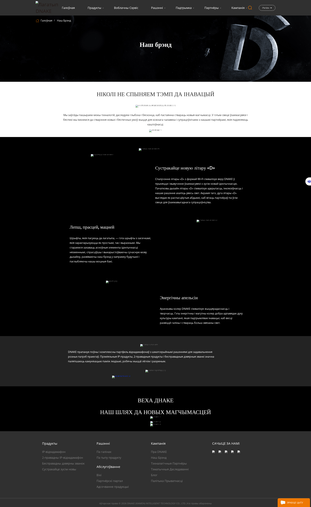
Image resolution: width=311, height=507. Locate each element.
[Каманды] (308, 181)
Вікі (99, 475)
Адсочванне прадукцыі (113, 487)
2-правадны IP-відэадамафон (62, 457)
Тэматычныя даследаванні (170, 469)
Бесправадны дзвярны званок (63, 463)
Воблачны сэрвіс (126, 8)
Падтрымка (184, 8)
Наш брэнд (64, 20)
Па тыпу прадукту (109, 457)
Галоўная (68, 8)
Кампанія (238, 8)
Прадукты (94, 8)
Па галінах (104, 452)
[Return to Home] (38, 20)
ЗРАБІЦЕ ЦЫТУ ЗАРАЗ (295, 504)
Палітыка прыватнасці (167, 481)
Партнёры (211, 8)
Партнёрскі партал (110, 481)
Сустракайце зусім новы (59, 469)
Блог (154, 475)
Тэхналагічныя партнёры (169, 463)
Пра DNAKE (159, 452)
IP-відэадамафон (53, 452)
